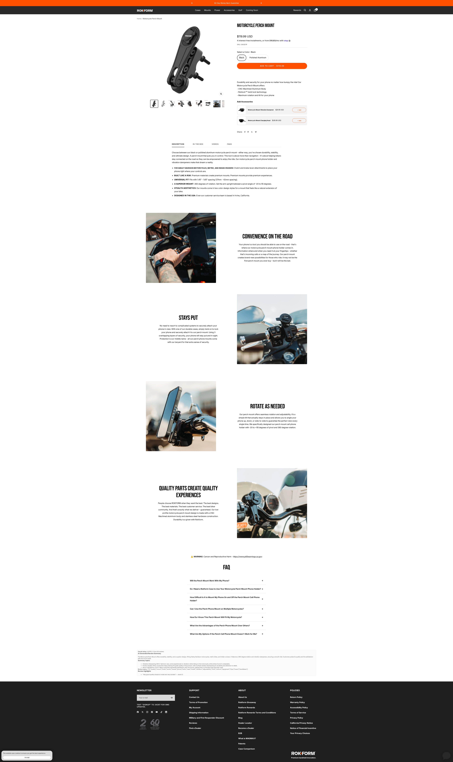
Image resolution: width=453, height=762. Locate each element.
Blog (240, 718)
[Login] (310, 10)
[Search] (305, 10)
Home (139, 19)
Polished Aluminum (258, 57)
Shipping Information (198, 712)
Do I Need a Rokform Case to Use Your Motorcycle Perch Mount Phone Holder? (225, 589)
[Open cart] (315, 10)
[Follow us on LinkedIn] (166, 712)
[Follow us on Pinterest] (152, 712)
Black (241, 57)
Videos (215, 144)
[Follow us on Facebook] (138, 712)
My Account (194, 707)
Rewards (297, 10)
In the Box (198, 144)
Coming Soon (252, 10)
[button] (272, 110)
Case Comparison (246, 749)
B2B (240, 733)
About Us (242, 697)
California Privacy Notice (301, 723)
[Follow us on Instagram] (147, 712)
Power (217, 10)
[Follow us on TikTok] (161, 712)
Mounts (207, 10)
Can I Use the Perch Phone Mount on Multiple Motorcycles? (217, 609)
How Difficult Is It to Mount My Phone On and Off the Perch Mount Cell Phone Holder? (225, 599)
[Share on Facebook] (244, 132)
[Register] (172, 698)
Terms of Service (298, 712)
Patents (241, 743)
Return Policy (296, 697)
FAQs (229, 144)
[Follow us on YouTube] (157, 712)
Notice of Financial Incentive (303, 728)
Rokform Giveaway (247, 702)
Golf (240, 10)
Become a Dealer (246, 728)
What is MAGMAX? (247, 738)
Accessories (229, 10)
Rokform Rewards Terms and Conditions (257, 712)
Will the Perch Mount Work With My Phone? (209, 580)
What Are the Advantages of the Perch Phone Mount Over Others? (220, 625)
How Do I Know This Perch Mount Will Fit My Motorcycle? (216, 617)
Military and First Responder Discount (206, 718)
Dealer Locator (245, 723)
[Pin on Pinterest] (248, 132)
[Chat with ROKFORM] (446, 755)
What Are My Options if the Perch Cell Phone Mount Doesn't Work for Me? (223, 634)
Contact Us (194, 697)
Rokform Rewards (246, 707)
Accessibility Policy (299, 707)
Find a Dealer (195, 728)
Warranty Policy (297, 702)
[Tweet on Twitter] (252, 132)
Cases (197, 10)
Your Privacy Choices (300, 733)
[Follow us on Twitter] (142, 712)
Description (178, 144)
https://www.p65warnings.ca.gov (247, 556)
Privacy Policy (296, 718)
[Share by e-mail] (255, 132)
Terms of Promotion (198, 702)
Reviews (193, 723)
